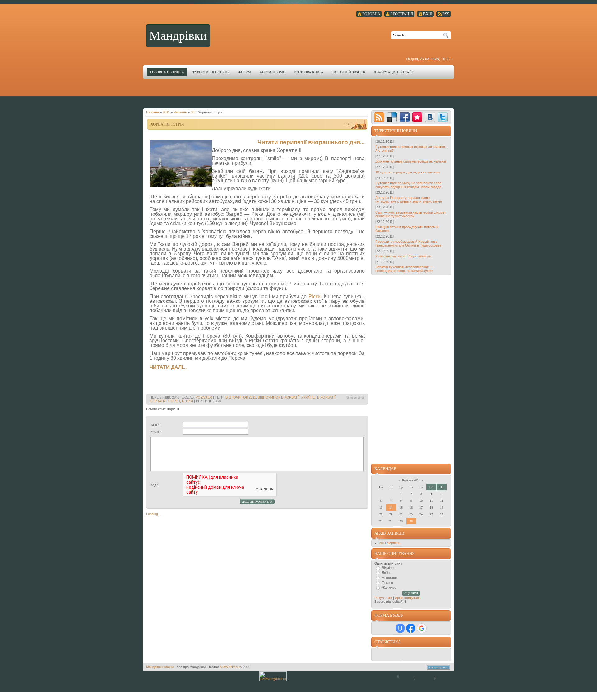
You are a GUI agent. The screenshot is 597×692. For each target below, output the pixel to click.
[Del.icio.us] (392, 117)
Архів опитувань (408, 598)
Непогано (389, 577)
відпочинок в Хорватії (278, 397)
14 (390, 507)
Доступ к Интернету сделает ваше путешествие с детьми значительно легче (408, 199)
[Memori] (417, 117)
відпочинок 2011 (240, 397)
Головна (152, 112)
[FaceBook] (405, 117)
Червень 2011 (411, 480)
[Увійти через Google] (422, 628)
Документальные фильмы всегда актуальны (410, 161)
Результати (383, 598)
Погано (387, 582)
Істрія (187, 401)
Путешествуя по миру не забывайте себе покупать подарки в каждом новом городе (408, 185)
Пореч (174, 401)
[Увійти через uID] (400, 628)
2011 (166, 112)
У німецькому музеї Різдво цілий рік (403, 256)
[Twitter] (443, 117)
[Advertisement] (298, 93)
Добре (386, 572)
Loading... (153, 514)
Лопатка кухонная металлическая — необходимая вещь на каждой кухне (404, 269)
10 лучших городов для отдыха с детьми (407, 172)
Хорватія (158, 401)
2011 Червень (389, 543)
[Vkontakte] (430, 117)
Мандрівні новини (160, 667)
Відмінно (388, 568)
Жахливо (389, 587)
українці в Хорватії (318, 397)
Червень (180, 112)
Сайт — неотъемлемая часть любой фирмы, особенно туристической (410, 214)
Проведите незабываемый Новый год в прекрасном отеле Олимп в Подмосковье (408, 243)
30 (192, 112)
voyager (204, 397)
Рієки (314, 296)
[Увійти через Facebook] (410, 628)
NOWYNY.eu (229, 667)
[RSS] (379, 117)
